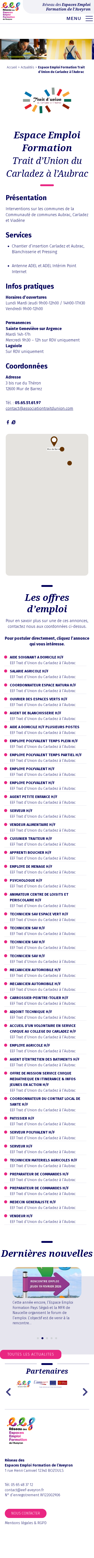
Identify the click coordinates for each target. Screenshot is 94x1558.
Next (85, 1392)
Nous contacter (25, 1513)
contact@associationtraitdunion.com (39, 408)
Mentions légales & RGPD (26, 1523)
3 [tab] (47, 1338)
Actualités (27, 67)
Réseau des (66, 7)
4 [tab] (51, 1338)
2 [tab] (42, 1338)
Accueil (12, 67)
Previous (9, 1392)
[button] (54, 442)
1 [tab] (38, 1338)
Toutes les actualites (30, 1354)
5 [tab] (56, 1338)
